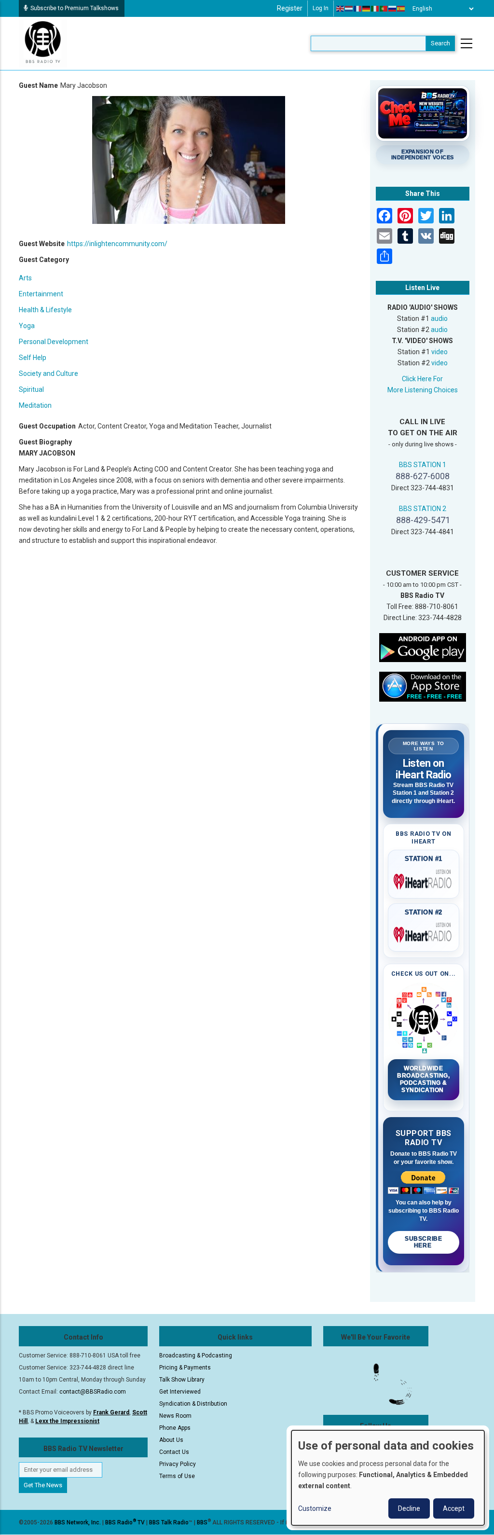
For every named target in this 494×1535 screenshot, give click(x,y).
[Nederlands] (349, 8)
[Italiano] (375, 8)
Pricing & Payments (185, 1367)
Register (289, 8)
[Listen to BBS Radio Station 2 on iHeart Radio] (424, 933)
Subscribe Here (423, 1242)
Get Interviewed (180, 1391)
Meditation (35, 405)
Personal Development (53, 342)
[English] (340, 8)
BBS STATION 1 (422, 465)
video (439, 352)
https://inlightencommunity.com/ (117, 244)
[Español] (401, 8)
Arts (25, 278)
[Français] (358, 8)
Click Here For (422, 379)
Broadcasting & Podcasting (195, 1355)
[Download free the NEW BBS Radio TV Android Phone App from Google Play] (422, 647)
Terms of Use (177, 1476)
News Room (175, 1415)
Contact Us (174, 1452)
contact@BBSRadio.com (92, 1391)
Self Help (32, 357)
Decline (409, 1508)
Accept (454, 1508)
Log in (321, 8)
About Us (171, 1440)
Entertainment (41, 294)
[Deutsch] (366, 8)
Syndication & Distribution (193, 1403)
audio (439, 318)
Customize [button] (314, 1508)
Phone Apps (175, 1427)
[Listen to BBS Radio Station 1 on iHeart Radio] (424, 880)
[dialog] (387, 1477)
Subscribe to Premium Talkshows (74, 8)
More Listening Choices (422, 390)
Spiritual (31, 389)
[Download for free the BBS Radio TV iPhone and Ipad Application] (422, 686)
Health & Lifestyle (45, 310)
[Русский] (392, 8)
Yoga (27, 326)
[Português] (384, 8)
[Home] (43, 43)
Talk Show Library (182, 1379)
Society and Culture (48, 373)
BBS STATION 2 (422, 508)
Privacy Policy (177, 1464)
